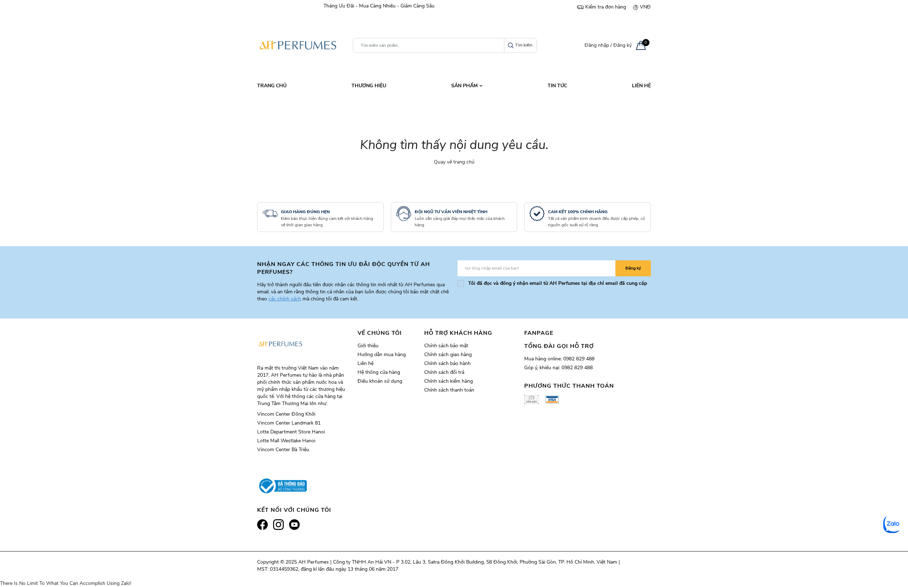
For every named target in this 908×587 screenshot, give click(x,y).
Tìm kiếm (523, 45)
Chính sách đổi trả (444, 372)
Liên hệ (365, 363)
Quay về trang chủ (454, 162)
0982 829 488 (578, 358)
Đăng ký (622, 45)
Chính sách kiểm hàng (448, 381)
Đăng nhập (597, 45)
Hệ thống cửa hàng (379, 372)
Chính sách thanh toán (449, 390)
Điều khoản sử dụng (380, 381)
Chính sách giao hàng (448, 354)
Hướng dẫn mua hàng (382, 354)
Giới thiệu (368, 345)
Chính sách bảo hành (447, 363)
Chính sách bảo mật (446, 345)
